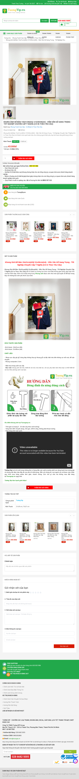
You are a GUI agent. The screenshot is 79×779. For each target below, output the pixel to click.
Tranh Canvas (58, 34)
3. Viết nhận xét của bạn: (13, 610)
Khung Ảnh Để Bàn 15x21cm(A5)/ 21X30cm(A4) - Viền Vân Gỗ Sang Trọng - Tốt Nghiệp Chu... (36, 40)
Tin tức (40, 3)
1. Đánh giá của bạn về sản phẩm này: (17, 592)
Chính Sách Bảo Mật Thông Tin (13, 690)
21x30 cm (23, 141)
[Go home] (13, 11)
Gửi (70, 751)
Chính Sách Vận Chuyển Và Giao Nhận (15, 699)
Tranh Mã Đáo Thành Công (57, 774)
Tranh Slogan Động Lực (32, 34)
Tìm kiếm (44, 21)
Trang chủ (7, 38)
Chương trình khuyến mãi (54, 3)
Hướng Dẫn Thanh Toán (11, 702)
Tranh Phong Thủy (70, 34)
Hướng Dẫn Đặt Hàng (10, 705)
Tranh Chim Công (12, 776)
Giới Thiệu (6, 708)
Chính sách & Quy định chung (12, 693)
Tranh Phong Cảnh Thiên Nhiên (26, 776)
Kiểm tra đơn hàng (71, 3)
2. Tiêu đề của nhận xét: (12, 599)
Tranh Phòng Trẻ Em (43, 774)
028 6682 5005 (64, 21)
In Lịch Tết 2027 (30, 3)
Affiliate (52, 1)
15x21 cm (16, 141)
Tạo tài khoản (62, 1)
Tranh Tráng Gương (46, 34)
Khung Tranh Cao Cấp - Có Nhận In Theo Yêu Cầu (26, 127)
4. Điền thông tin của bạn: (13, 629)
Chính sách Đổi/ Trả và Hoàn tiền (13, 687)
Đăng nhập (73, 1)
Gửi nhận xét (64, 646)
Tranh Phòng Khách (21, 774)
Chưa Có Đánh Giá (9, 130)
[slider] (36, 593)
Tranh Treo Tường (17, 3)
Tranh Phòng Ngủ (32, 774)
